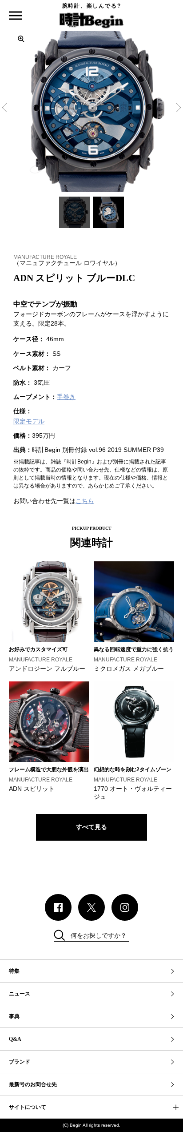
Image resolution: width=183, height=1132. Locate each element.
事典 (14, 1016)
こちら (85, 500)
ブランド (19, 1062)
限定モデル (28, 421)
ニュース (19, 994)
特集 (14, 971)
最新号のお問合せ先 (33, 1084)
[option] (91, 109)
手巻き (66, 396)
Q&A (15, 1039)
